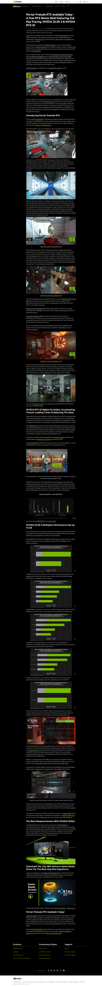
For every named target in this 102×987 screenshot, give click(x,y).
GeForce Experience (34, 750)
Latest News (42, 948)
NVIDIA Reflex (53, 30)
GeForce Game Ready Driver (52, 873)
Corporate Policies (61, 982)
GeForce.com (71, 908)
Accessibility (51, 982)
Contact (82, 982)
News (63, 6)
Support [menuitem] (67, 1)
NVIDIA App (49, 6)
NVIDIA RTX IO (68, 30)
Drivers (57, 6)
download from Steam (54, 68)
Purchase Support (70, 952)
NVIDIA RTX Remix (31, 32)
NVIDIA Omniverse (44, 30)
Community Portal (44, 955)
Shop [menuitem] (56, 1)
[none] (77, 1)
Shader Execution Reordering (34, 308)
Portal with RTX (41, 32)
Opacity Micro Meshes (32, 316)
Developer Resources (45, 958)
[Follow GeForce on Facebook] (49, 970)
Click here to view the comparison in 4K (51, 246)
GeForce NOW (67, 813)
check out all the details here (43, 125)
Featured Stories (50, 28)
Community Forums (45, 952)
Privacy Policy (17, 982)
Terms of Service (41, 982)
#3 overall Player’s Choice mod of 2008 (60, 56)
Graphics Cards (17, 948)
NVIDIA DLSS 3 (40, 39)
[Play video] (47, 84)
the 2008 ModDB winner (37, 56)
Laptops (15, 952)
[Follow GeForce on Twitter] (61, 970)
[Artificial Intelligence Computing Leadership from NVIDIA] (17, 1)
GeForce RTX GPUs (61, 28)
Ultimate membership (68, 815)
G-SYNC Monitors (18, 955)
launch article (52, 521)
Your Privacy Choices (28, 982)
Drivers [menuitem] (61, 1)
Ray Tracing (49, 32)
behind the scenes (39, 404)
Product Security (73, 982)
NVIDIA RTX (60, 30)
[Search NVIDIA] (77, 1)
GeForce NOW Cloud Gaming (21, 958)
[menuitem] (27, 1)
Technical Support (70, 955)
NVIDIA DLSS (34, 30)
